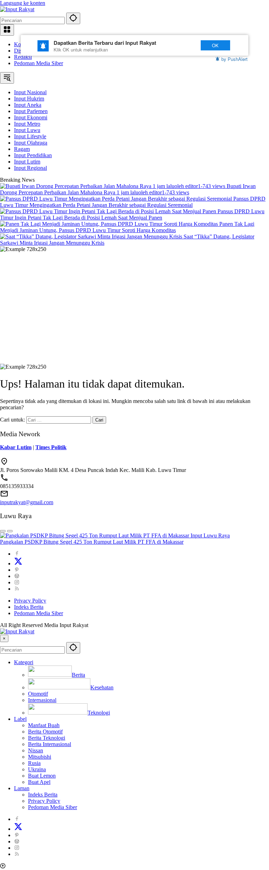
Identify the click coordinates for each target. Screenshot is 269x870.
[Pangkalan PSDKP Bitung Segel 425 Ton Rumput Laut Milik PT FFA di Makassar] (95, 535)
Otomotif (38, 694)
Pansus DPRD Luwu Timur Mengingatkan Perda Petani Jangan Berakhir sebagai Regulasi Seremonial (132, 202)
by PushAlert (234, 59)
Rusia (34, 763)
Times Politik (51, 447)
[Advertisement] (134, 305)
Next (181, 45)
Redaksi (23, 57)
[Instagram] (17, 582)
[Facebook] (17, 554)
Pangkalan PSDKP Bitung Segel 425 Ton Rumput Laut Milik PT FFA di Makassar (92, 542)
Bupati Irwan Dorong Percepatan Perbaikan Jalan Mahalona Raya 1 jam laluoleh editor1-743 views (128, 189)
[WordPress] (17, 576)
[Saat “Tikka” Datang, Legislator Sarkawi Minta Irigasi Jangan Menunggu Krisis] (92, 236)
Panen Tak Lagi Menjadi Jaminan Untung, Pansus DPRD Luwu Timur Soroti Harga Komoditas (127, 227)
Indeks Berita (28, 607)
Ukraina (37, 769)
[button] (73, 18)
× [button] (4, 638)
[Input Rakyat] (17, 9)
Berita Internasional (49, 744)
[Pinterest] (17, 570)
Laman (21, 788)
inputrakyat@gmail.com (26, 502)
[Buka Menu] (7, 30)
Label (20, 719)
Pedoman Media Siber (38, 63)
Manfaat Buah (44, 725)
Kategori (23, 662)
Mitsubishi (39, 757)
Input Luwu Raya (210, 535)
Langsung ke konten (22, 3)
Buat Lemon (42, 776)
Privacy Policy (30, 601)
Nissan (35, 750)
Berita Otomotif (45, 732)
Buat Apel (39, 782)
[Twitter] (18, 563)
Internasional (42, 700)
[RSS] (17, 589)
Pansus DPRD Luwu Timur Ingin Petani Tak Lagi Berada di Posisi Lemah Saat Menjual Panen (132, 214)
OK (215, 45)
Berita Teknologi (46, 738)
